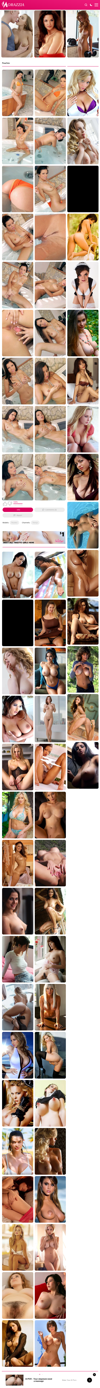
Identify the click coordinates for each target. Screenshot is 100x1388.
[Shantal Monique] (50, 1151)
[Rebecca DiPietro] (50, 1199)
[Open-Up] (50, 863)
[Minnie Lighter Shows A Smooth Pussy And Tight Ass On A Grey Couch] (17, 671)
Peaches (14, 523)
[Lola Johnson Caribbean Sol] (17, 1151)
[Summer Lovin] (50, 575)
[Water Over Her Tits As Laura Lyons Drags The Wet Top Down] (17, 863)
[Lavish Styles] (50, 767)
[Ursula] (83, 93)
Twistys (35, 523)
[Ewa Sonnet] (83, 765)
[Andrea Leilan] (17, 575)
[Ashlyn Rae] (17, 1199)
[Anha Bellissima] (83, 285)
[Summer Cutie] (83, 333)
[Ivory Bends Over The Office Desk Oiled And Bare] (50, 1007)
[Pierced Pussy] (50, 1343)
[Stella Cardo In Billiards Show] (50, 623)
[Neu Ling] (83, 141)
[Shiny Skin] (83, 573)
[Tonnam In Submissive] (83, 381)
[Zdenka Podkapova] (17, 1103)
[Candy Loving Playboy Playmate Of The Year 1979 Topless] (83, 669)
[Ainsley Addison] (50, 1055)
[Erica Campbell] (83, 621)
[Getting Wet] (83, 525)
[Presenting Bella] (17, 911)
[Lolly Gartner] (17, 767)
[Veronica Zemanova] (17, 719)
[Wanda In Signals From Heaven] (50, 815)
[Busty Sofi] (50, 911)
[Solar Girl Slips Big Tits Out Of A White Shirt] (17, 1007)
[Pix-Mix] (50, 1103)
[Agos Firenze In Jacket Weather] (17, 959)
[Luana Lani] (83, 237)
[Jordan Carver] (17, 815)
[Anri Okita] (50, 1295)
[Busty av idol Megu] (50, 959)
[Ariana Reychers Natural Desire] (17, 1295)
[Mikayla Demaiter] (17, 1247)
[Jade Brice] (50, 1247)
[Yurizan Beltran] (83, 477)
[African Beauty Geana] (50, 671)
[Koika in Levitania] (83, 429)
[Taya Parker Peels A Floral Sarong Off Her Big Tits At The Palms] (83, 717)
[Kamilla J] (50, 719)
